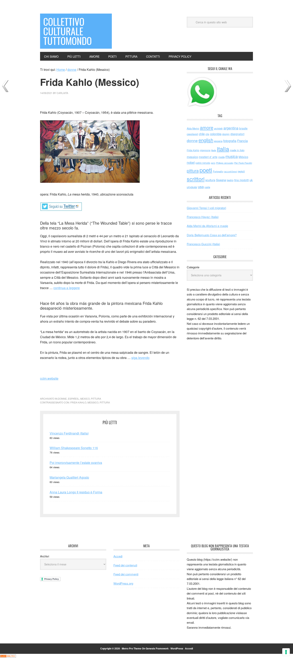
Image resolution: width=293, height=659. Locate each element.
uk (251, 180)
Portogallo (218, 171)
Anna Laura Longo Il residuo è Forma (76, 492)
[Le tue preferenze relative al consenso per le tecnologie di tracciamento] (286, 652)
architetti (218, 128)
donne (62, 398)
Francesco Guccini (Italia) (203, 244)
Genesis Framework (157, 648)
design (226, 134)
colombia (215, 134)
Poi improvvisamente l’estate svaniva (76, 462)
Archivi (44, 556)
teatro (230, 180)
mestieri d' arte (208, 157)
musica (231, 156)
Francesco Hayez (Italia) (203, 217)
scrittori (196, 179)
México (243, 157)
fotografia (229, 140)
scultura (210, 180)
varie (207, 187)
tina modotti (241, 180)
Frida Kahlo (78, 402)
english (206, 140)
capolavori (192, 134)
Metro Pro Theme (131, 648)
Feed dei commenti (125, 574)
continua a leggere (66, 288)
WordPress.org (123, 583)
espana (218, 141)
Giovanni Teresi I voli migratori (206, 208)
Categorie (193, 267)
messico (93, 402)
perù (213, 162)
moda (221, 157)
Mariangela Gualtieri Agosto (69, 477)
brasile (243, 128)
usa (201, 186)
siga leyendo (140, 357)
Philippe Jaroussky (224, 162)
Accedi (117, 556)
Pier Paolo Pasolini (243, 162)
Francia (242, 140)
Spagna (221, 180)
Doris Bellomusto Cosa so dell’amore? (212, 235)
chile (202, 134)
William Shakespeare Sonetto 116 (74, 448)
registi (241, 171)
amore (206, 127)
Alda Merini (193, 128)
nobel (191, 162)
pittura (96, 398)
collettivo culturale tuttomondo (67, 31)
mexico (85, 398)
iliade (213, 150)
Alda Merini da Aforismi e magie (207, 226)
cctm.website (49, 378)
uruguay (192, 187)
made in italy (237, 150)
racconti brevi (230, 171)
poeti (206, 170)
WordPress (176, 648)
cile (207, 134)
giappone (205, 150)
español (73, 398)
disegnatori (237, 134)
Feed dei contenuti (125, 565)
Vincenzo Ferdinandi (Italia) (69, 433)
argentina (230, 127)
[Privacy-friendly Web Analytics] (8, 656)
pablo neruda (203, 162)
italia (223, 148)
